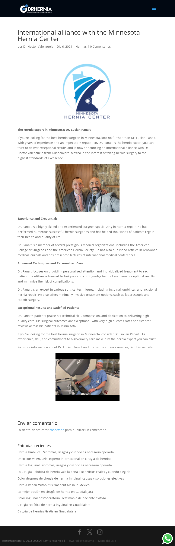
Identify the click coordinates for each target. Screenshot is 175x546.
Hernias (81, 46)
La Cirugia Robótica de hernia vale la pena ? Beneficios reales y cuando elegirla (74, 472)
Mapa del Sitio (107, 541)
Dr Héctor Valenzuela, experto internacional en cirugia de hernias (64, 459)
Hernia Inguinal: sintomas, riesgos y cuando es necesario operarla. (65, 465)
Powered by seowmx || (82, 541)
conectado (57, 430)
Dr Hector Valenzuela (38, 46)
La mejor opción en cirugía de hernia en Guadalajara (55, 492)
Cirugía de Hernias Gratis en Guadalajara (47, 511)
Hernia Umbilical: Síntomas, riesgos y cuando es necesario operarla (66, 452)
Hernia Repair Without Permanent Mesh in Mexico (53, 485)
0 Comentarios (100, 46)
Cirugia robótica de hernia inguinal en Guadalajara (54, 505)
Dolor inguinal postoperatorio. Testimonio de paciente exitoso (62, 498)
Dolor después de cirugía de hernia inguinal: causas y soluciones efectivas (71, 478)
